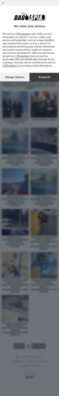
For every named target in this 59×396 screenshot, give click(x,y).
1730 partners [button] (22, 33)
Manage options (14, 77)
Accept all (44, 77)
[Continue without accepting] (3, 3)
